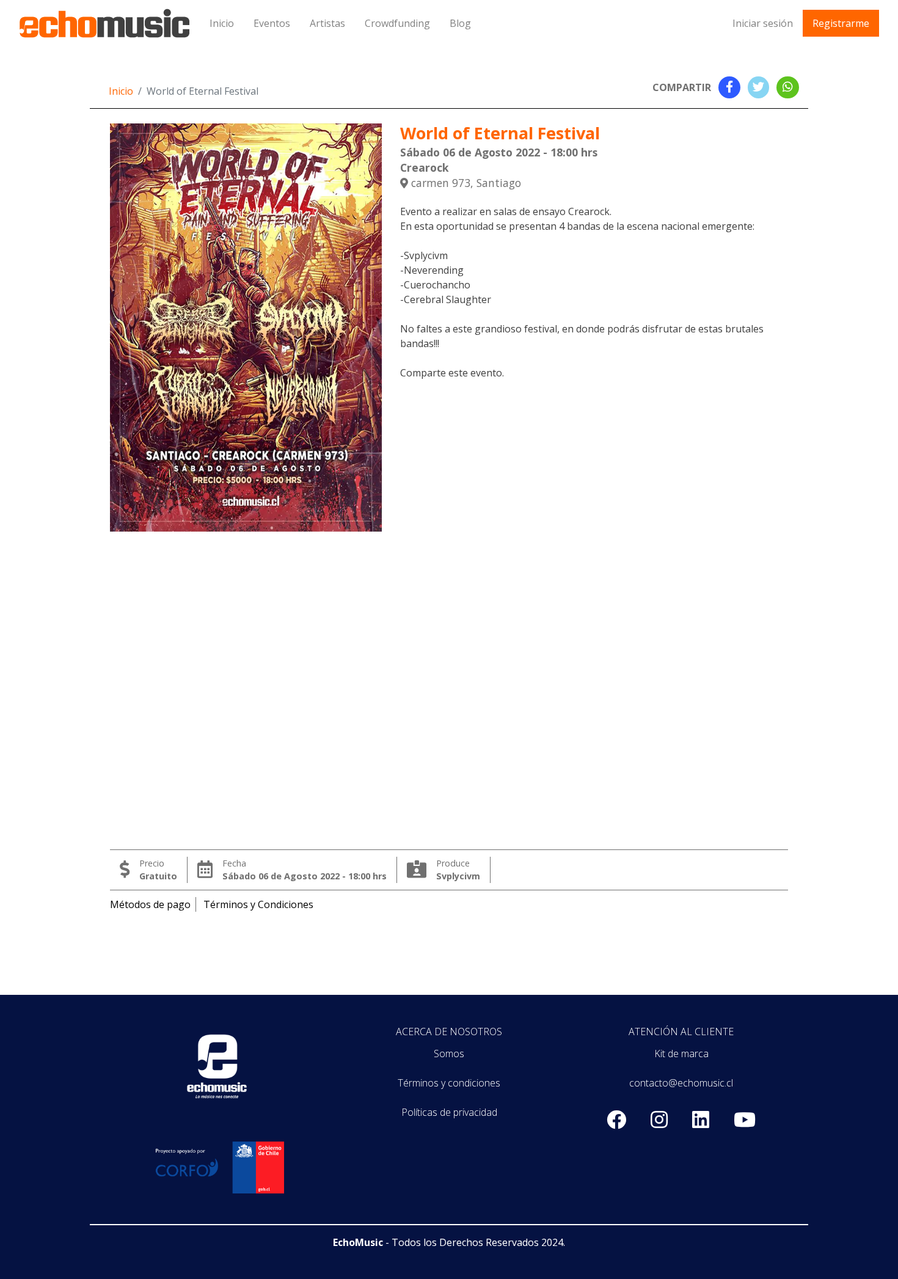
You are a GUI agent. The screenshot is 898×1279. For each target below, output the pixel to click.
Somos (449, 1053)
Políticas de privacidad (449, 1112)
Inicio (222, 23)
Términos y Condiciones (258, 904)
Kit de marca (681, 1053)
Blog (460, 23)
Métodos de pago (150, 904)
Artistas (327, 23)
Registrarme (840, 23)
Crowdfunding (397, 23)
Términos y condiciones (449, 1083)
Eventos (272, 23)
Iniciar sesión (762, 23)
